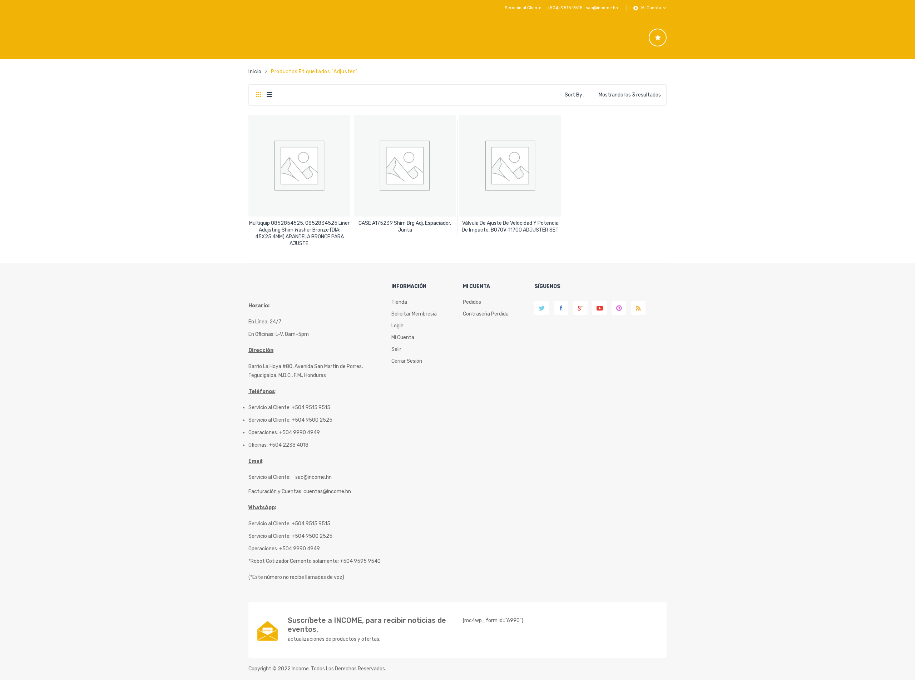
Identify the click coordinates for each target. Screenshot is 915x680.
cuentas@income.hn (327, 491)
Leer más (300, 241)
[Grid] (258, 95)
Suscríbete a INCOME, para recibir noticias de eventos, (367, 625)
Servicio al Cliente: (269, 477)
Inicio (255, 72)
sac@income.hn (602, 7)
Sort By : (574, 95)
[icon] (657, 37)
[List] (269, 95)
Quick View (300, 205)
